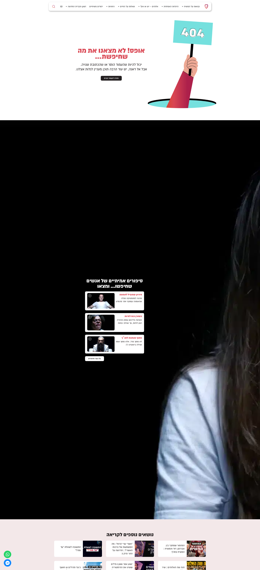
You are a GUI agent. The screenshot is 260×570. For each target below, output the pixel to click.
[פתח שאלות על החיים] (118, 6)
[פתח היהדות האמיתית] (162, 6)
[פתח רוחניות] (107, 6)
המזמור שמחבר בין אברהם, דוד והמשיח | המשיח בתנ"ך (174, 548)
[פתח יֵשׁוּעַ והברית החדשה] (66, 6)
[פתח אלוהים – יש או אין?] (139, 6)
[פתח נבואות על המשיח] (182, 6)
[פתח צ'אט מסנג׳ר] (7, 563)
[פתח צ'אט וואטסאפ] (7, 554)
